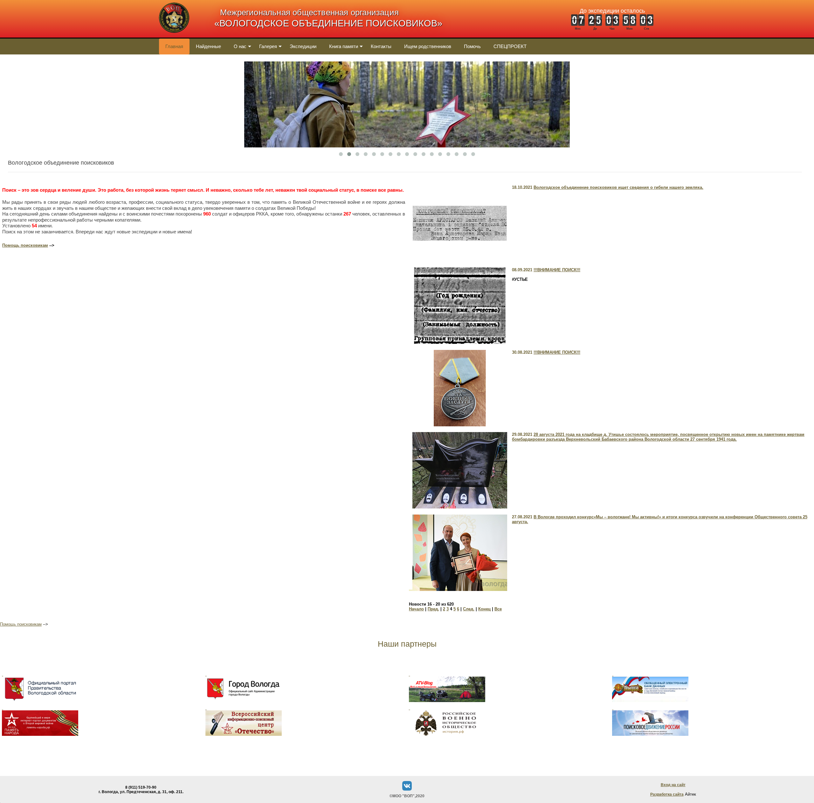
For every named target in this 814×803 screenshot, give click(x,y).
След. (468, 609)
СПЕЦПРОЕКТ (510, 46)
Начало (416, 609)
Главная (174, 46)
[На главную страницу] (174, 36)
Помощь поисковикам (25, 245)
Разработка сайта (667, 794)
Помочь (472, 46)
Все (498, 609)
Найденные (208, 46)
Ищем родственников (427, 46)
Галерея (268, 46)
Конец (484, 609)
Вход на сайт (673, 785)
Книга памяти (343, 46)
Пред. (433, 609)
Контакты (381, 46)
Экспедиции (303, 46)
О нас (240, 46)
